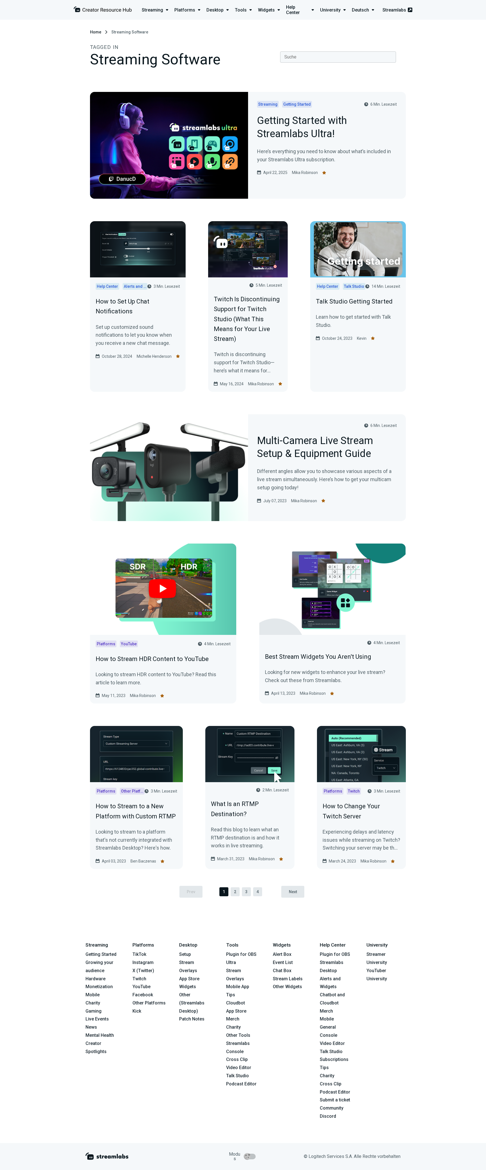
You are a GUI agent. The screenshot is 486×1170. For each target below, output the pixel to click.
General (328, 1027)
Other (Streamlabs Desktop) (191, 1003)
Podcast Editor (241, 1084)
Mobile (93, 994)
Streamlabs (394, 10)
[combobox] (338, 57)
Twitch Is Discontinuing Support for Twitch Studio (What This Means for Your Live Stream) (247, 319)
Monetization (99, 986)
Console (328, 1035)
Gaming (94, 1011)
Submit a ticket (335, 1100)
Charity (93, 1003)
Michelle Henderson (154, 356)
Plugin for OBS (241, 954)
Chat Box (282, 970)
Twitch (139, 978)
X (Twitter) (143, 970)
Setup (185, 954)
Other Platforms (149, 1003)
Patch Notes (191, 1019)
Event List (283, 962)
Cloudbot (235, 1003)
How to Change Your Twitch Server (351, 811)
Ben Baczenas (143, 861)
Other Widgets (287, 986)
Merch (232, 1019)
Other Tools (238, 1035)
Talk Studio (237, 1075)
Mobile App (237, 986)
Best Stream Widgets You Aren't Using (318, 656)
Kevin (361, 338)
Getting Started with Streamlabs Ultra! (302, 127)
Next (293, 892)
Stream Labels (288, 978)
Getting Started (101, 954)
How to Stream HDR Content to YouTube (152, 658)
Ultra (231, 962)
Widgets (187, 986)
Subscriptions (334, 1059)
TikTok (139, 954)
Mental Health (100, 1035)
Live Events (97, 1019)
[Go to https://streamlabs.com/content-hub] (103, 10)
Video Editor (238, 1067)
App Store (189, 978)
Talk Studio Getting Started (354, 301)
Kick (136, 1011)
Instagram (143, 962)
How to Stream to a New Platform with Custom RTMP (136, 811)
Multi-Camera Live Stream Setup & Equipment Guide (315, 447)
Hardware (95, 978)
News (91, 1027)
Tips (230, 994)
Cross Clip (237, 1059)
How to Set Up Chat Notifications (122, 306)
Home (95, 32)
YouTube (141, 986)
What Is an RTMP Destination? (235, 808)
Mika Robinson (305, 172)
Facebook (142, 994)
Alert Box (282, 954)
